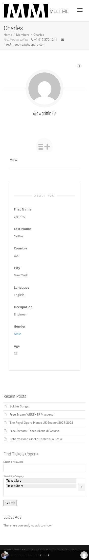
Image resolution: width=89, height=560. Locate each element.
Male (17, 334)
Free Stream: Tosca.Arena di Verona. (35, 431)
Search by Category (13, 476)
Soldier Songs (19, 406)
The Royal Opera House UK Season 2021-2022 (41, 422)
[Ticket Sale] (41, 480)
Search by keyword (13, 461)
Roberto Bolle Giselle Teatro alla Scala (36, 439)
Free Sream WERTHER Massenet (32, 414)
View (13, 160)
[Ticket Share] (41, 486)
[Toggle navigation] (79, 10)
